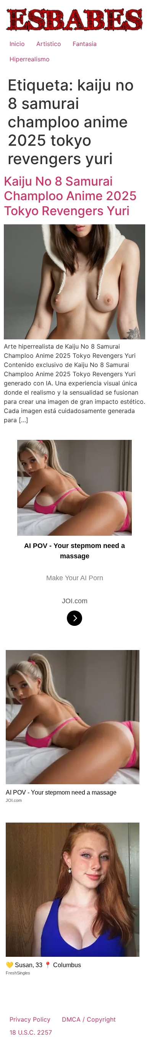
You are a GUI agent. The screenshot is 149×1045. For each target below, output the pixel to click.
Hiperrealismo (30, 59)
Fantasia (85, 44)
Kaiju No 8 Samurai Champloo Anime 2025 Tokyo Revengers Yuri (70, 196)
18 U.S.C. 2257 (31, 1032)
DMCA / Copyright (89, 1019)
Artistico (48, 44)
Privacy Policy (30, 1019)
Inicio (17, 44)
